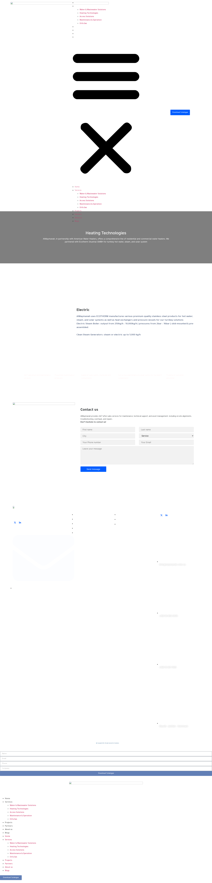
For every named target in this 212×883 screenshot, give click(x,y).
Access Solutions (87, 17)
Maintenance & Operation (91, 20)
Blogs (77, 37)
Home (77, 3)
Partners (78, 30)
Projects (78, 27)
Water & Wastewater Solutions (93, 10)
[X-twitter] (15, 522)
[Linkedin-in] (20, 522)
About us (78, 34)
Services (78, 6)
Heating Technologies (89, 13)
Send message (93, 469)
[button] (106, 112)
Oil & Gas (83, 24)
